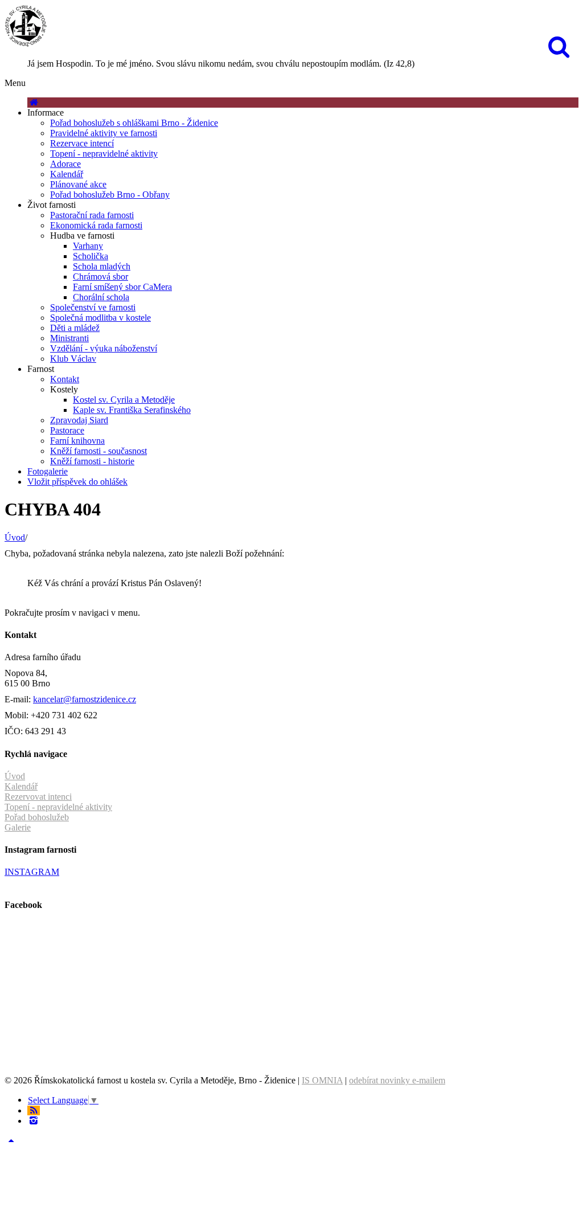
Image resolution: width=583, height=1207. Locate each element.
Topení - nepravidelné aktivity (104, 153)
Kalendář (66, 174)
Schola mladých (101, 266)
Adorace (65, 164)
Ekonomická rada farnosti (96, 225)
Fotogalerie (47, 471)
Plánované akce (78, 184)
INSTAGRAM (32, 872)
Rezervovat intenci (38, 796)
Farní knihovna (77, 440)
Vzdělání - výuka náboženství (103, 348)
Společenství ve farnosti (93, 307)
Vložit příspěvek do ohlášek (77, 481)
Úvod (15, 537)
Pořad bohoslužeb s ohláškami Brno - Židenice (134, 123)
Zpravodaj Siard (79, 420)
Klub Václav (73, 358)
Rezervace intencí (82, 143)
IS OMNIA (322, 1080)
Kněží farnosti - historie (92, 461)
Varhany (88, 246)
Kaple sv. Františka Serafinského (132, 410)
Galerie (18, 827)
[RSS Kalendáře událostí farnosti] (33, 1110)
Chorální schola (101, 297)
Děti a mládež (75, 328)
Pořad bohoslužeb (37, 817)
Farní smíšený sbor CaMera (122, 287)
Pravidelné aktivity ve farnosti (103, 133)
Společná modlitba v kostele (100, 317)
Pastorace (67, 430)
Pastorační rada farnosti (92, 215)
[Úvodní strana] (33, 102)
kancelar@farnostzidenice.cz (84, 699)
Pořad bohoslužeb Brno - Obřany (110, 194)
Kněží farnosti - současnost (98, 451)
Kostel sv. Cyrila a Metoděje (124, 399)
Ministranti (69, 338)
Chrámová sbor (100, 276)
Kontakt (64, 379)
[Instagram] (33, 1121)
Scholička (90, 256)
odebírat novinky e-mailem (397, 1080)
